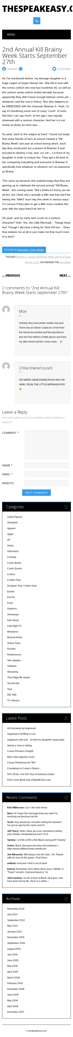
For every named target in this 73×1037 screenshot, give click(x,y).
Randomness (14, 654)
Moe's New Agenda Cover (21, 757)
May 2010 (12, 926)
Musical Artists (14, 637)
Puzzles (11, 648)
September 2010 (16, 920)
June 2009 (12, 960)
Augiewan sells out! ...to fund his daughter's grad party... (36, 739)
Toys (9, 689)
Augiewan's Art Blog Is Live (21, 734)
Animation (23, 249)
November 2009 (15, 937)
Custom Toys (14, 580)
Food (10, 603)
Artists (10, 545)
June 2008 (12, 994)
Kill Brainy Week (44, 256)
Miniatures (12, 631)
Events (10, 591)
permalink (65, 262)
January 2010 (14, 931)
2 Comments (64, 68)
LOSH (36, 262)
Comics (11, 574)
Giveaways (13, 614)
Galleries (12, 608)
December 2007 (15, 1012)
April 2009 (12, 971)
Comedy (11, 557)
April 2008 (12, 1006)
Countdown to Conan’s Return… (24, 768)
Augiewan (12, 68)
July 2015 (12, 914)
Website (8, 483)
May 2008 (12, 1000)
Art (8, 539)
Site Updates (14, 660)
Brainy (31, 256)
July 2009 (12, 954)
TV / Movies (13, 700)
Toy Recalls (13, 683)
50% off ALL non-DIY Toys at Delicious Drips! (31, 774)
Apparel (11, 528)
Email (7, 474)
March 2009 (13, 977)
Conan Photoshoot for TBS (21, 762)
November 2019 (15, 908)
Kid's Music (13, 620)
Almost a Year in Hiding (19, 745)
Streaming (12, 672)
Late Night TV (14, 626)
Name (7, 465)
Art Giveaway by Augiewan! (21, 728)
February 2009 (15, 983)
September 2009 (16, 943)
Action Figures (14, 517)
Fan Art (11, 597)
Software (12, 666)
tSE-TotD (12, 694)
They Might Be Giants (18, 677)
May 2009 (12, 966)
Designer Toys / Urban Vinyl (22, 585)
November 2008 (15, 989)
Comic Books (37, 249)
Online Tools (13, 643)
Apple (10, 534)
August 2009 (14, 949)
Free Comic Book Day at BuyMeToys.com (29, 780)
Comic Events (14, 568)
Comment (10, 433)
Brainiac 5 (21, 256)
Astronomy (12, 551)
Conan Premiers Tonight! (20, 751)
